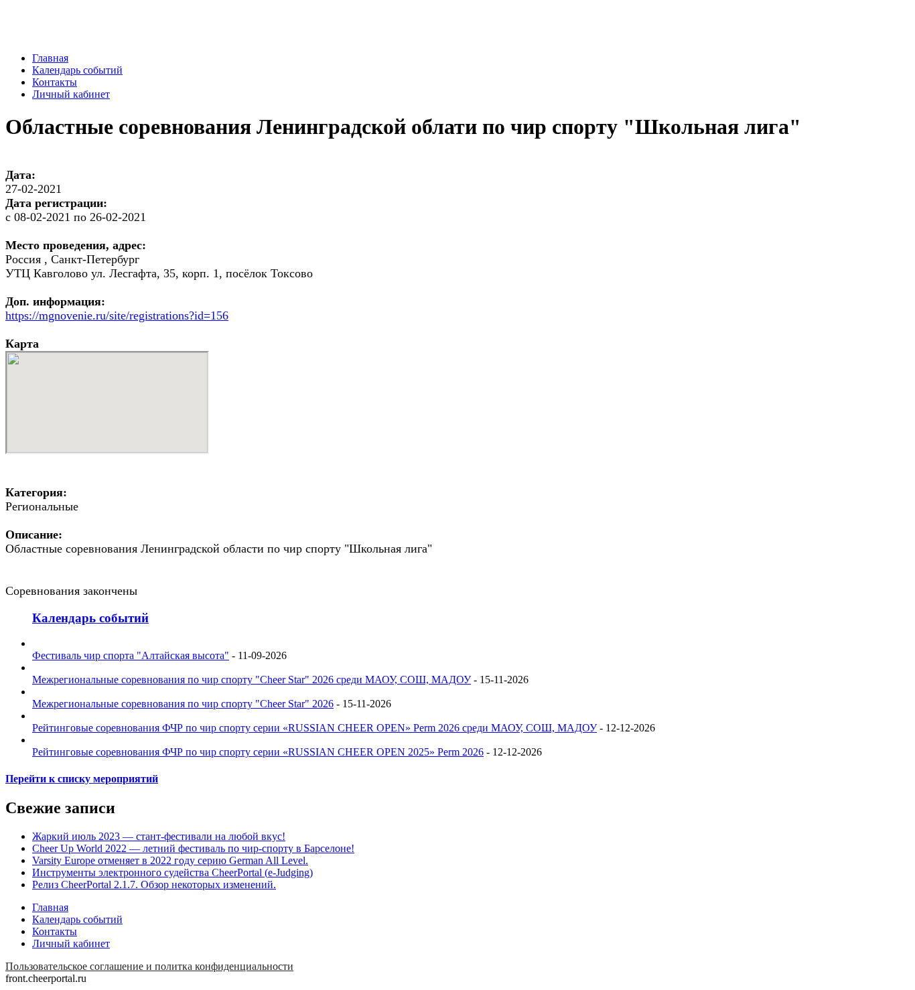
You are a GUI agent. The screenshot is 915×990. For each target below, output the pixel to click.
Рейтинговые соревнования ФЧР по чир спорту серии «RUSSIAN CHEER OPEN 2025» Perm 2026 (258, 752)
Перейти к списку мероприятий (81, 778)
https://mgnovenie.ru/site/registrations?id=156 (116, 315)
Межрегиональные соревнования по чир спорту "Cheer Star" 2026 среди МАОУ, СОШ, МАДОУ (251, 679)
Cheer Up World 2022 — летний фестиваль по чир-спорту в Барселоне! (193, 848)
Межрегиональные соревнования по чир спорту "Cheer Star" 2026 (183, 703)
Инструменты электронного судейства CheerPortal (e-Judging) (172, 872)
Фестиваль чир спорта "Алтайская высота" (130, 655)
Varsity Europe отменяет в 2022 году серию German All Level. (170, 860)
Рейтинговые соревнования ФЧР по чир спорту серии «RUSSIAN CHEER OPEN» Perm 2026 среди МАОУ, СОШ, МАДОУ (314, 727)
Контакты (54, 82)
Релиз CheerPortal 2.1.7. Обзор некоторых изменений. (154, 884)
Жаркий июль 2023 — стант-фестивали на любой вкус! (158, 836)
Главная (50, 58)
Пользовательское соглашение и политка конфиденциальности (149, 966)
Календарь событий (77, 70)
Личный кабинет (71, 94)
